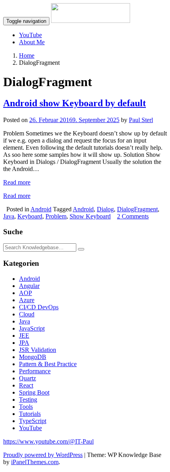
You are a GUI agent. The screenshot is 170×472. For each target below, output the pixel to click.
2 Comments (133, 216)
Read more (16, 182)
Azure (26, 300)
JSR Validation (37, 349)
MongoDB (32, 357)
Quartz (27, 378)
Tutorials (30, 413)
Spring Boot (34, 392)
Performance (35, 371)
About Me (32, 42)
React (26, 385)
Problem (55, 216)
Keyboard (29, 216)
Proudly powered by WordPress (43, 454)
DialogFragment (137, 209)
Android (40, 209)
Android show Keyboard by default (74, 103)
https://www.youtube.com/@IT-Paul (48, 441)
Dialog (105, 209)
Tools (26, 406)
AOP (25, 293)
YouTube (30, 35)
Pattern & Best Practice (48, 364)
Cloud (26, 314)
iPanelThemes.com (35, 462)
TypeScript (32, 420)
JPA (24, 342)
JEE (24, 335)
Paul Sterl (141, 120)
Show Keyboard (90, 216)
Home (26, 55)
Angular (29, 285)
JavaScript (32, 328)
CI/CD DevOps (39, 307)
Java (8, 216)
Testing (28, 399)
